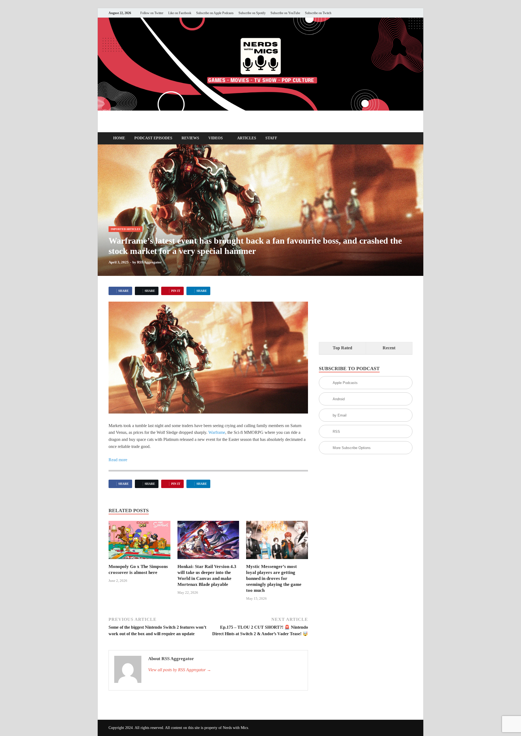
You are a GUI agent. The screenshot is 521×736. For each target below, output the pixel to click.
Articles (246, 138)
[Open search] (410, 138)
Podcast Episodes (153, 138)
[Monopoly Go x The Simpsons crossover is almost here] (139, 542)
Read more (118, 459)
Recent (389, 348)
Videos (215, 138)
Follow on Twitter (151, 13)
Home (119, 138)
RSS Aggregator (149, 262)
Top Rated (342, 348)
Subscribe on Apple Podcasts (215, 13)
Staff (271, 138)
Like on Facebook (179, 13)
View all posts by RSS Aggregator (179, 669)
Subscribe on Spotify (252, 13)
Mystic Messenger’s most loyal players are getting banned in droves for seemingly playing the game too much (273, 578)
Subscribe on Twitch (318, 13)
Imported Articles (125, 229)
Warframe (216, 432)
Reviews (190, 138)
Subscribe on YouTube (285, 13)
